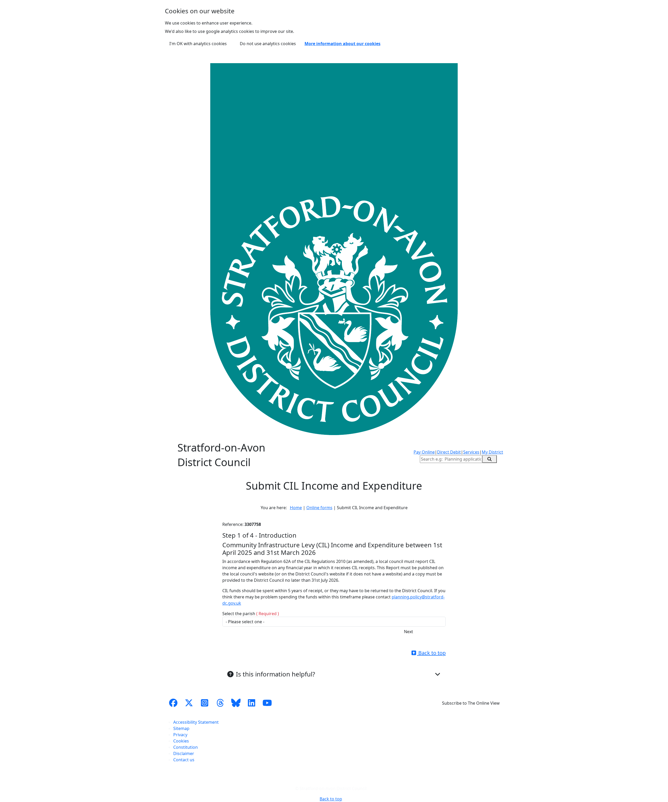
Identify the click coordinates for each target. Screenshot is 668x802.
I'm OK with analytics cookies (198, 43)
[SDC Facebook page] (173, 703)
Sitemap (181, 728)
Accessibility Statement (196, 722)
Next (408, 631)
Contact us (183, 760)
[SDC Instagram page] (204, 703)
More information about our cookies (342, 43)
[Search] (489, 459)
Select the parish (250, 613)
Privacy (180, 735)
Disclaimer (183, 753)
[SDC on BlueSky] (236, 703)
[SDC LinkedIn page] (251, 703)
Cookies (181, 741)
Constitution (185, 747)
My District (492, 452)
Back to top (431, 652)
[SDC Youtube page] (267, 703)
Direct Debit (449, 452)
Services (471, 452)
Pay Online (424, 452)
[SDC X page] (189, 703)
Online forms (319, 507)
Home (296, 507)
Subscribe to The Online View (471, 703)
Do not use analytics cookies (268, 43)
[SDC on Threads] (220, 703)
